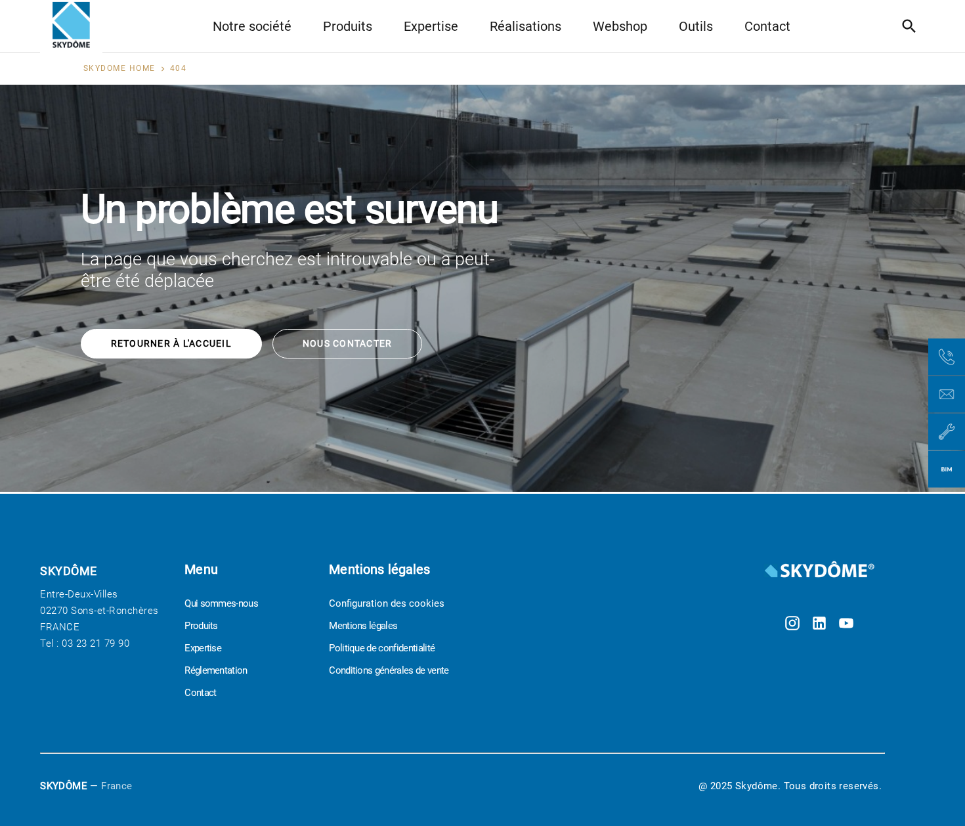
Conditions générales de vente (388, 670)
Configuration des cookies (386, 603)
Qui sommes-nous (221, 603)
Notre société (252, 26)
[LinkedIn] (819, 625)
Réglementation (215, 670)
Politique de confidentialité (382, 648)
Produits (347, 26)
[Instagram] (792, 625)
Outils (696, 26)
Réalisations (525, 26)
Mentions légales (363, 626)
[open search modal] (912, 26)
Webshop (620, 26)
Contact (767, 26)
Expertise (431, 26)
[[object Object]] (819, 571)
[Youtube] (846, 625)
